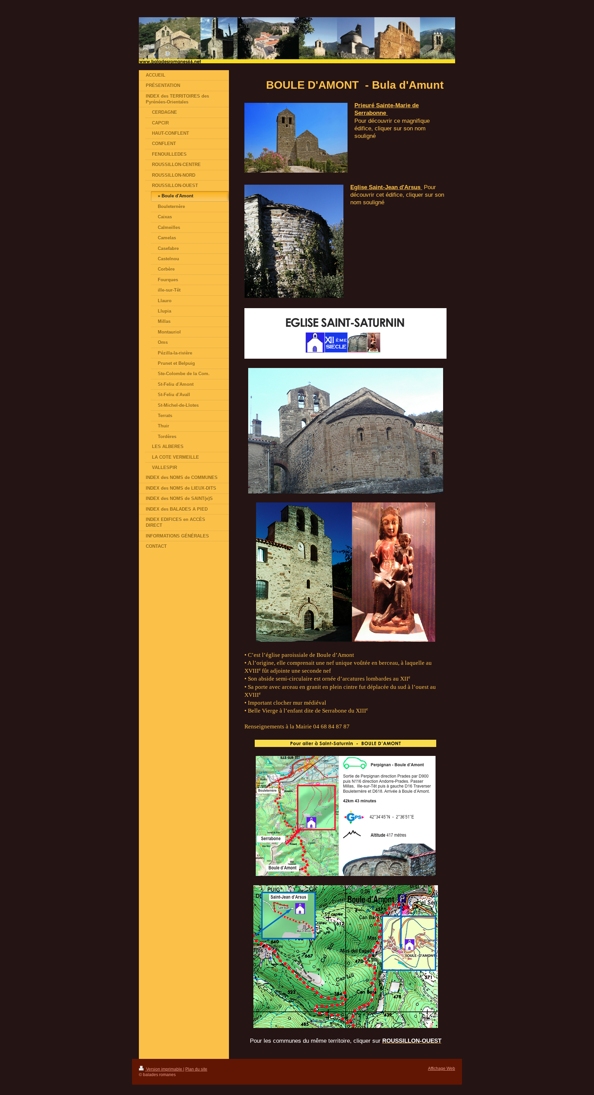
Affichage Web (441, 1068)
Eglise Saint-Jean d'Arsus (385, 187)
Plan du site (196, 1069)
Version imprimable (164, 1069)
